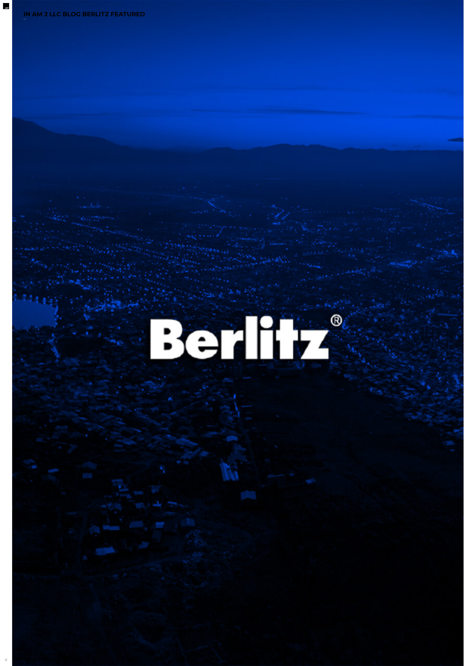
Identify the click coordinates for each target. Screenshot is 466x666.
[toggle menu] (6, 660)
